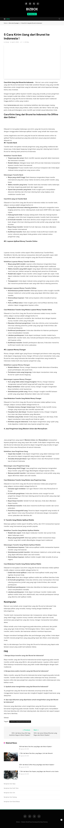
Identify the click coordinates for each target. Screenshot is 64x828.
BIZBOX (32, 9)
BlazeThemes (44, 822)
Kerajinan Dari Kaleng (10, 797)
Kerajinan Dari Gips (9, 784)
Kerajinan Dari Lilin (9, 793)
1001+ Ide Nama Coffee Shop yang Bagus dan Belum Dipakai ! (36, 765)
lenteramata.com (14, 105)
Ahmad (7, 42)
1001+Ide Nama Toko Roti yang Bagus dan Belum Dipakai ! (35, 746)
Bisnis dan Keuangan (10, 30)
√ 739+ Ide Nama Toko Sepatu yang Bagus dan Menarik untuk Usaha (38, 771)
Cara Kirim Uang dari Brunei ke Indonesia (18, 82)
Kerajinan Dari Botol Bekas (12, 801)
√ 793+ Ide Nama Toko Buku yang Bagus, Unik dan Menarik (36, 753)
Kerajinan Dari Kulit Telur (11, 788)
